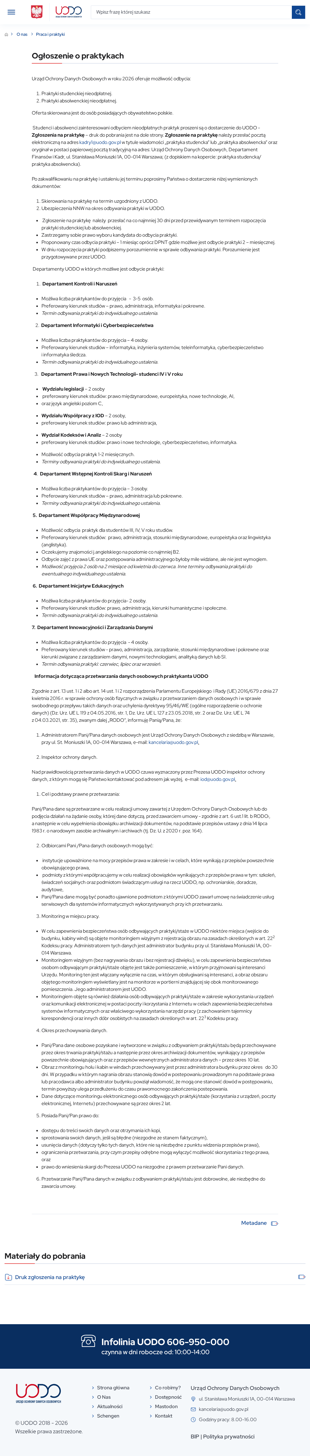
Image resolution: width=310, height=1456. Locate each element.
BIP (195, 1436)
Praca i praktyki (50, 34)
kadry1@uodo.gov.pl (100, 142)
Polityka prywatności (229, 1436)
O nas (22, 34)
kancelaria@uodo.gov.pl (173, 742)
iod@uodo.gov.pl (217, 779)
